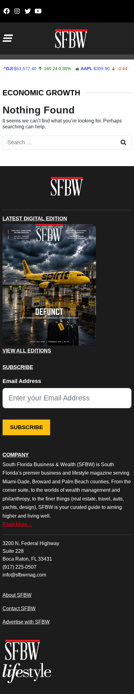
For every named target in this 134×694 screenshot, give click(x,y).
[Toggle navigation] (6, 38)
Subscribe (26, 427)
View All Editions (26, 350)
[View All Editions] (49, 285)
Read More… (17, 524)
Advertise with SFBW (26, 622)
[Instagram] (17, 11)
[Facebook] (6, 11)
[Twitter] (27, 11)
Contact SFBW (19, 608)
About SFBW (16, 595)
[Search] (123, 143)
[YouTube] (38, 11)
